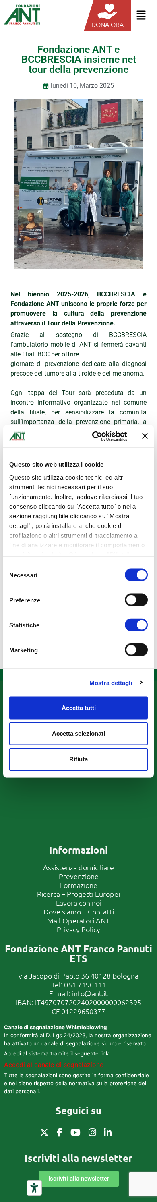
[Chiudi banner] (145, 436)
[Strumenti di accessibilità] (34, 1188)
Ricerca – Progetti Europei (78, 893)
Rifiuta (78, 759)
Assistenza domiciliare (78, 867)
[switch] (136, 600)
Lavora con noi (78, 902)
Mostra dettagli (110, 682)
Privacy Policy (78, 929)
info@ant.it (90, 993)
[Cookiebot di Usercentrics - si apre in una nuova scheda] (95, 436)
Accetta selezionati (78, 733)
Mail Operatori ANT (78, 920)
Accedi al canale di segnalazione (53, 1065)
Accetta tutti (79, 707)
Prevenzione (79, 876)
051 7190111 (85, 984)
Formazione (78, 885)
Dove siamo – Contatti (78, 911)
